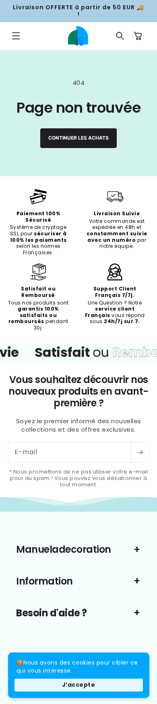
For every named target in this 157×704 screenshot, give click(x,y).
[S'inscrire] (140, 452)
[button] (16, 36)
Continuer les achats (78, 138)
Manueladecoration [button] (63, 549)
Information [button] (44, 581)
